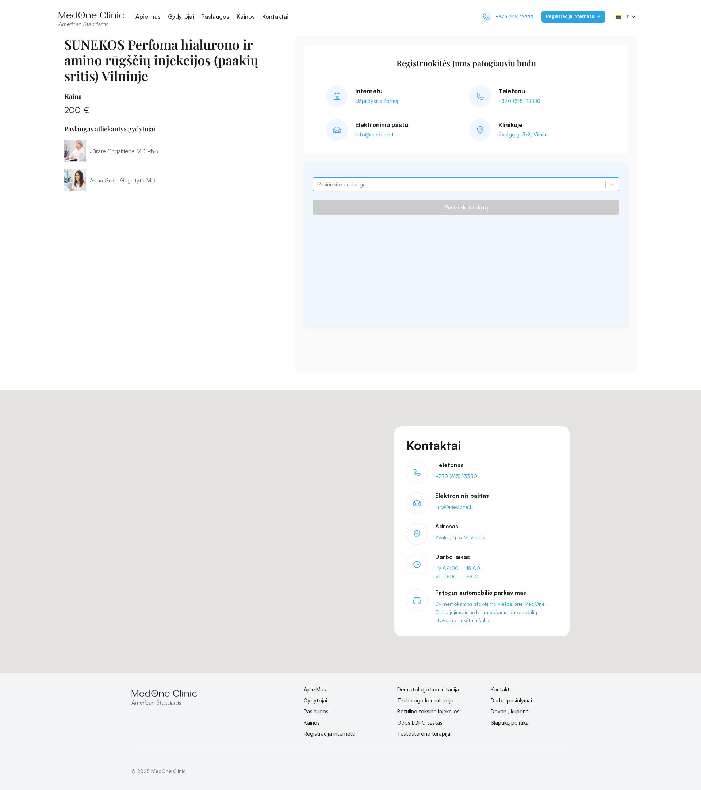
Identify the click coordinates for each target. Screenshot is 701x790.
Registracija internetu (329, 734)
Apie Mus (315, 689)
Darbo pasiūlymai (511, 700)
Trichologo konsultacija (425, 700)
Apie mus (148, 16)
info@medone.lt (374, 134)
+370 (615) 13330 (514, 16)
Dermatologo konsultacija (428, 689)
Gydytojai (181, 16)
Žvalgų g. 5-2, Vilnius (523, 134)
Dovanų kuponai (510, 711)
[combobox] (317, 184)
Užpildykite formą (376, 101)
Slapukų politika (510, 723)
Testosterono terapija (423, 734)
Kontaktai (275, 16)
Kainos (246, 16)
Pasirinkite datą (466, 207)
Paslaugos (215, 16)
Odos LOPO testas (420, 723)
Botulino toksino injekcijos (428, 711)
